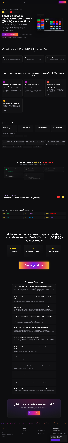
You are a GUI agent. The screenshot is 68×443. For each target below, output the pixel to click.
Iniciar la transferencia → (10, 34)
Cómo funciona (19, 2)
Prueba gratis (62, 2)
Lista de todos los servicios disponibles (44, 435)
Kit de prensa (24, 435)
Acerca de (24, 430)
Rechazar (63, 439)
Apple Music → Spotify (41, 433)
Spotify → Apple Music (41, 430)
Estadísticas (28, 2)
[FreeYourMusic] (5, 2)
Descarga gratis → (34, 413)
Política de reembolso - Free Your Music (59, 431)
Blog (24, 2)
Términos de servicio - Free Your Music (59, 433)
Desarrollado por (4, 436)
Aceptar (55, 439)
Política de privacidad (56, 430)
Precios (12, 2)
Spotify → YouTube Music (42, 431)
